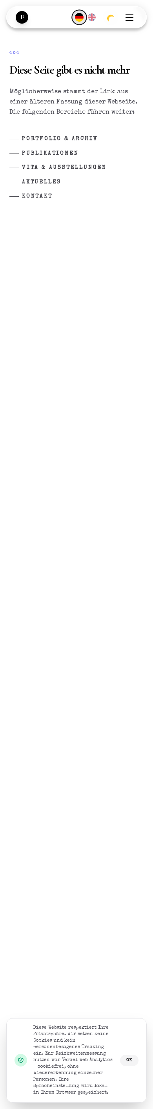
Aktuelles (41, 182)
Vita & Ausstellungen (64, 167)
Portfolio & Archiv (60, 139)
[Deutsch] (79, 17)
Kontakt (37, 196)
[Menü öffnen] (129, 17)
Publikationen (50, 153)
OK (129, 1060)
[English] (92, 17)
